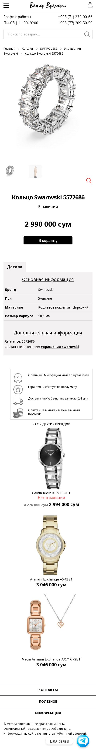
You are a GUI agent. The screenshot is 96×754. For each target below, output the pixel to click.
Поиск (87, 34)
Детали (14, 266)
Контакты (48, 690)
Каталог (27, 48)
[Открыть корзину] (88, 4)
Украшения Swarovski (60, 346)
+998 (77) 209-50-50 (75, 22)
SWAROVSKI (48, 48)
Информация (48, 713)
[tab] (14, 267)
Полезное (48, 701)
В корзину (48, 240)
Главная (9, 48)
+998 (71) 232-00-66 (75, 16)
